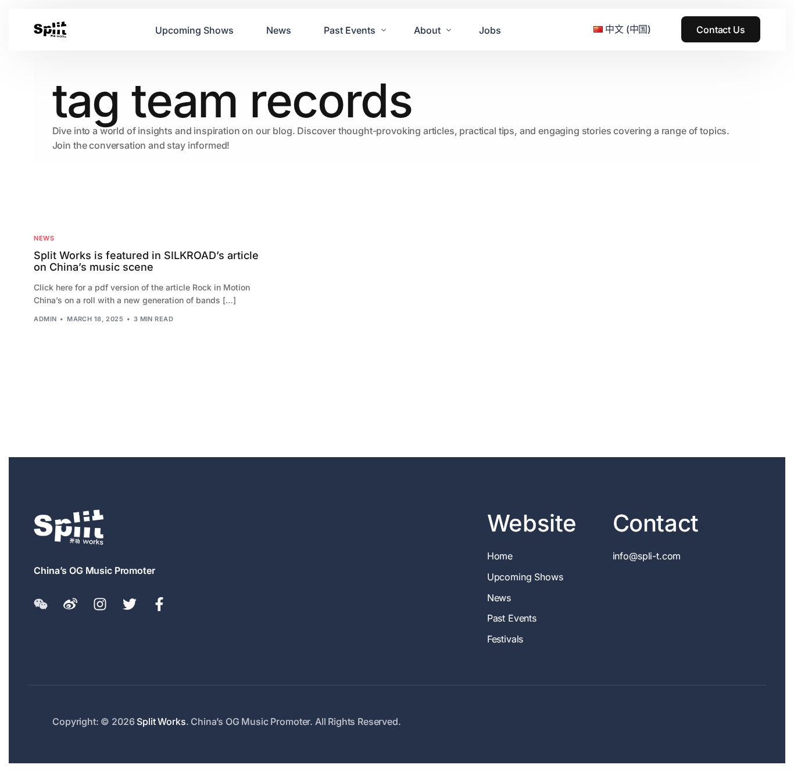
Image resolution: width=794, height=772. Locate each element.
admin (45, 319)
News (44, 238)
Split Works (161, 721)
